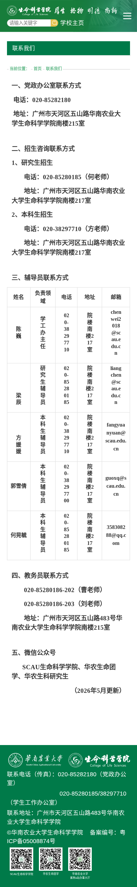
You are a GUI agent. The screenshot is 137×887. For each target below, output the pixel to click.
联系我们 (54, 68)
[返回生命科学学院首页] (29, 11)
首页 (38, 68)
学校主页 (72, 23)
